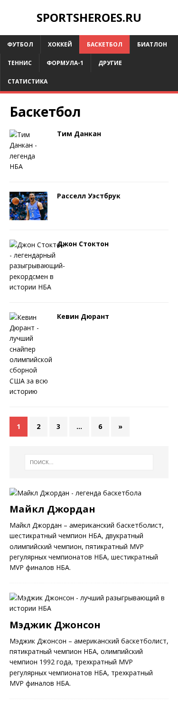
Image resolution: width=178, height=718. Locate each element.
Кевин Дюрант (83, 316)
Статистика (27, 81)
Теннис (20, 63)
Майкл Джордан (52, 509)
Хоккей (60, 44)
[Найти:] (89, 462)
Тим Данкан (79, 133)
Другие (110, 63)
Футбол (20, 44)
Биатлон (152, 44)
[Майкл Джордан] (75, 492)
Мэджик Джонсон (55, 624)
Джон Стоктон (83, 243)
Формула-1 (65, 63)
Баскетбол (104, 44)
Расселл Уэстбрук (89, 195)
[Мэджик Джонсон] (89, 608)
